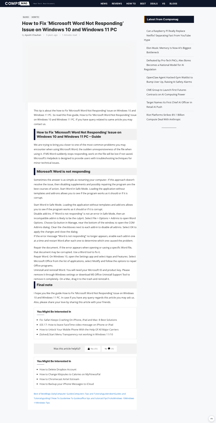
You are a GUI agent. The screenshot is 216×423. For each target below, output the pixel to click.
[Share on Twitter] (20, 113)
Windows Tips (43, 402)
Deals (154, 3)
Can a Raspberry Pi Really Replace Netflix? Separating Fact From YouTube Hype (167, 35)
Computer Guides (64, 393)
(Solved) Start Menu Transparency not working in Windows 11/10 (76, 334)
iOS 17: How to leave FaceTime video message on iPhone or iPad (76, 324)
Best (143, 3)
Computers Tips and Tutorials (88, 393)
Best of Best (39, 393)
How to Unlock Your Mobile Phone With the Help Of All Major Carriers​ (79, 329)
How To (131, 3)
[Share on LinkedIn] (20, 116)
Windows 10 (119, 398)
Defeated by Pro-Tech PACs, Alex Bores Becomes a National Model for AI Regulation (167, 65)
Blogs (173, 3)
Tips (105, 398)
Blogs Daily (50, 393)
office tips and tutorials (92, 398)
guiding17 (47, 398)
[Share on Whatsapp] (20, 118)
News (104, 3)
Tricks (110, 398)
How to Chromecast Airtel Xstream (59, 379)
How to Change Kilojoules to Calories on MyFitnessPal (70, 374)
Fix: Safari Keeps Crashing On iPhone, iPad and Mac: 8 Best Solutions (78, 320)
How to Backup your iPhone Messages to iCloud (67, 384)
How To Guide (59, 398)
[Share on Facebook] (20, 109)
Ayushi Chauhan (33, 35)
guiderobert (108, 393)
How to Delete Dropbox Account (58, 369)
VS (163, 3)
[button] (211, 418)
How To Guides (73, 398)
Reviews (117, 3)
